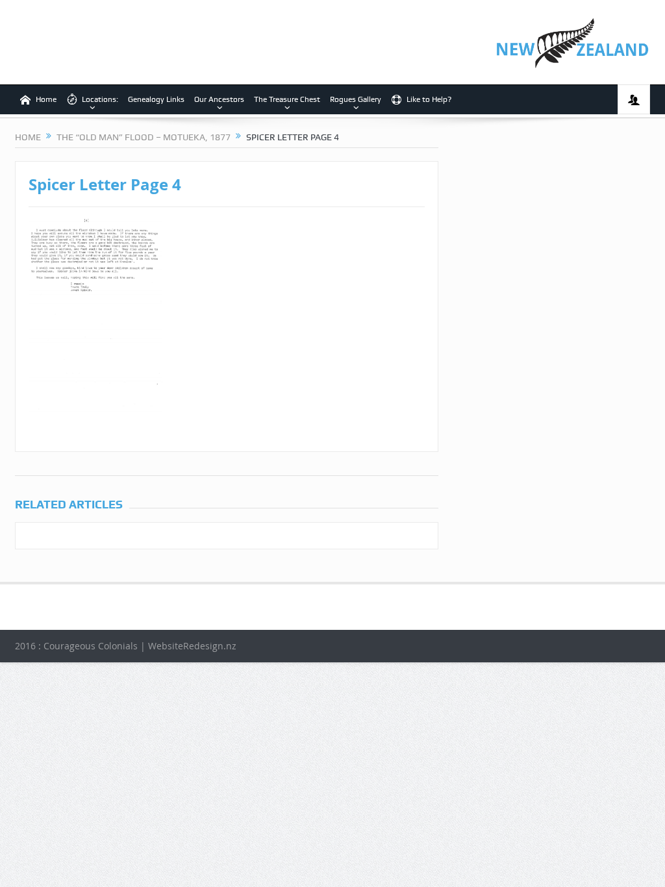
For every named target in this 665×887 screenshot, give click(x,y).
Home (46, 99)
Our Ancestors (219, 99)
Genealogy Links (156, 99)
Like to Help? (429, 99)
